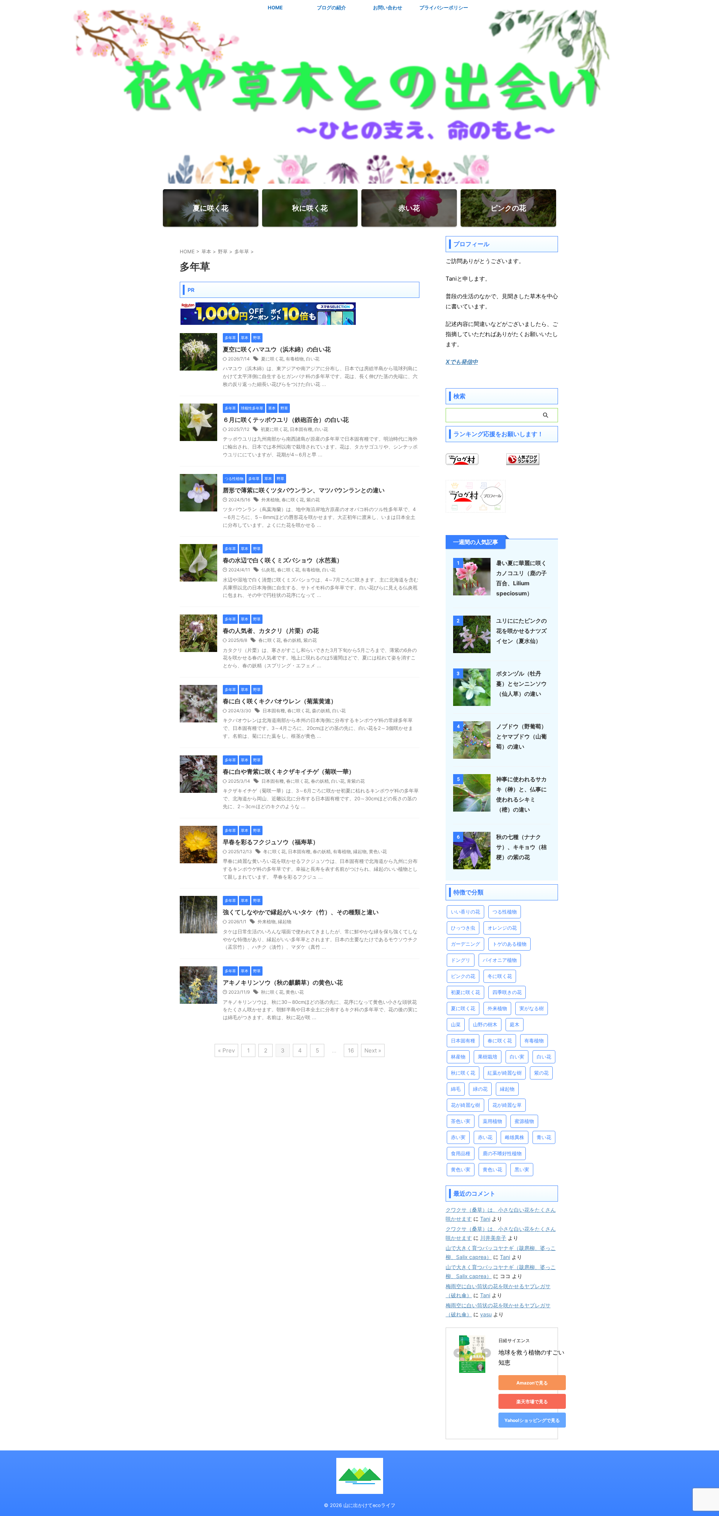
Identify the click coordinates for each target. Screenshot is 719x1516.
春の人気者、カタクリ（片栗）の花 (271, 630)
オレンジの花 (502, 928)
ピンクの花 (463, 976)
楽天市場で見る (532, 1401)
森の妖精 (321, 710)
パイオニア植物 (500, 960)
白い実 (517, 1057)
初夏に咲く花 (274, 429)
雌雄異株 (514, 1137)
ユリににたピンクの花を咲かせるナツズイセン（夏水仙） (521, 630)
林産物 (458, 1057)
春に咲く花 (293, 499)
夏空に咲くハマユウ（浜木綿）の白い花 (277, 349)
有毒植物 (295, 359)
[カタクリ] (198, 648)
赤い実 (458, 1137)
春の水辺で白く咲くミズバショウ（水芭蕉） (283, 560)
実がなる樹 (531, 1008)
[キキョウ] (472, 865)
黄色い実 (460, 1169)
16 (351, 1050)
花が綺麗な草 (507, 1105)
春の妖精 (292, 640)
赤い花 (485, 1137)
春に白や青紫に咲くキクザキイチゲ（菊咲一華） (289, 771)
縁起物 (360, 851)
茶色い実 (460, 1121)
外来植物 (270, 499)
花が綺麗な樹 (465, 1105)
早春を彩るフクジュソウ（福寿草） (271, 842)
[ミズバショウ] (198, 578)
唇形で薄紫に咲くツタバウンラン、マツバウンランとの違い (304, 490)
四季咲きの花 (507, 992)
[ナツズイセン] (472, 649)
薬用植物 (492, 1121)
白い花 (312, 359)
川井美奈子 (493, 1238)
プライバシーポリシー (443, 7)
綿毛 (456, 1089)
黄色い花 (378, 851)
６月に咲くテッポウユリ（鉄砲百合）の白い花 (286, 419)
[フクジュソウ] (198, 859)
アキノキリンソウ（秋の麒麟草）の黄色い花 (283, 982)
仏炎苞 (268, 570)
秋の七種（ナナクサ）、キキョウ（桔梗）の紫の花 (521, 847)
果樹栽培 (487, 1057)
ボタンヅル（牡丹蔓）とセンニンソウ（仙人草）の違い (521, 683)
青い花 (544, 1137)
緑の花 (480, 1089)
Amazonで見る (532, 1383)
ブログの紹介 (331, 7)
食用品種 (460, 1153)
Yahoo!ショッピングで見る (532, 1420)
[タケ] (198, 929)
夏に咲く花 (272, 359)
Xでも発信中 (462, 361)
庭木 (514, 1024)
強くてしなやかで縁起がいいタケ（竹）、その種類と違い (301, 912)
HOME (275, 7)
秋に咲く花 (272, 992)
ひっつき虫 (463, 928)
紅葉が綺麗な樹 (505, 1073)
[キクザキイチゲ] (198, 789)
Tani (485, 1218)
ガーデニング (465, 944)
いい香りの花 (465, 912)
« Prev (226, 1050)
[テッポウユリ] (198, 437)
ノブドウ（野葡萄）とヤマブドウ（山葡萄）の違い (521, 736)
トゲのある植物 (509, 944)
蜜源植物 (524, 1121)
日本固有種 (301, 429)
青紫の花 (356, 781)
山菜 (456, 1024)
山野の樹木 (485, 1024)
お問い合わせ (387, 7)
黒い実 (522, 1169)
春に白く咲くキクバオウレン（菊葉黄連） (280, 701)
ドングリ (460, 960)
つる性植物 (504, 912)
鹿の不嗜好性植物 (502, 1153)
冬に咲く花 (274, 851)
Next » (372, 1050)
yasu (486, 1314)
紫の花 (313, 499)
